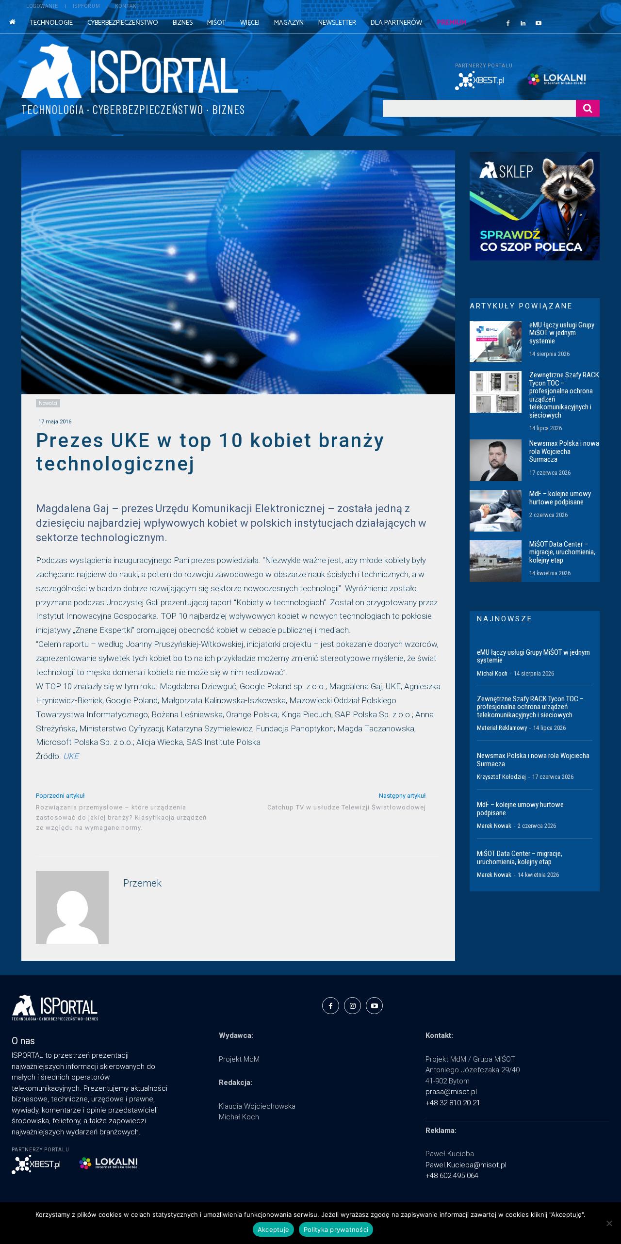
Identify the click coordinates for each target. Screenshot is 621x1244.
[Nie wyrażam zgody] (609, 1223)
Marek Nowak (494, 825)
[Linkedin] (523, 22)
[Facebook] (508, 22)
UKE (71, 756)
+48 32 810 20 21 (452, 1103)
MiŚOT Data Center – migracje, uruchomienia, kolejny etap (562, 552)
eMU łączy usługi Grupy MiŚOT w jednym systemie (561, 333)
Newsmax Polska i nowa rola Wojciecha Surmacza (564, 451)
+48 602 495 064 (451, 1175)
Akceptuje (273, 1229)
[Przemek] (72, 907)
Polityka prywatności (336, 1229)
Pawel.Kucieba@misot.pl (466, 1165)
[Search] (588, 108)
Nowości (48, 403)
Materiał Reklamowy (502, 727)
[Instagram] (352, 1005)
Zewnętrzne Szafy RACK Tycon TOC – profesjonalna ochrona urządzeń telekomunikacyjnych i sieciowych (564, 395)
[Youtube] (538, 22)
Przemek (142, 883)
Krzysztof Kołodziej (501, 776)
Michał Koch (492, 673)
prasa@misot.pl (451, 1091)
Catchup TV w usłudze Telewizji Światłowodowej (346, 807)
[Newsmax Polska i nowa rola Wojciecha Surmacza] (496, 460)
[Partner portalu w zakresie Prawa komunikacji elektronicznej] (563, 79)
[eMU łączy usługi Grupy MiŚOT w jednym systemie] (496, 342)
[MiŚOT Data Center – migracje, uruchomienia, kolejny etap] (496, 561)
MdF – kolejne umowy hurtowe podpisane (560, 497)
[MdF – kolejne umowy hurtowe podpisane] (496, 511)
